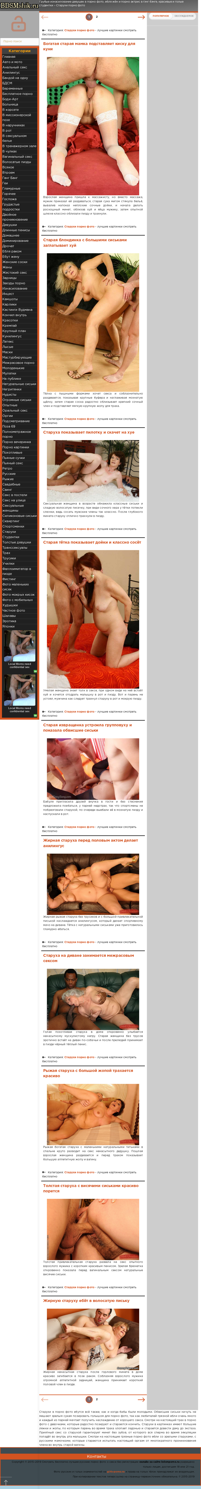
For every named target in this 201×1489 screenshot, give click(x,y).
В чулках (9, 151)
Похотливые (12, 452)
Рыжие (8, 479)
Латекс (8, 341)
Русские (9, 473)
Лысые (7, 347)
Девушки (9, 225)
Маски (7, 352)
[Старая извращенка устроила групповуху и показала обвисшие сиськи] (93, 769)
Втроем (8, 172)
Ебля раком (11, 251)
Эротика (9, 621)
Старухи (9, 531)
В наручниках (13, 125)
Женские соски (14, 262)
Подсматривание (16, 421)
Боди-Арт (10, 99)
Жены (7, 267)
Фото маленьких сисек (15, 587)
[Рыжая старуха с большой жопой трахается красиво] (93, 1114)
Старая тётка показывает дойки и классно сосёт (92, 542)
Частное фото (13, 610)
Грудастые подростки (11, 207)
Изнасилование (14, 288)
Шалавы (9, 616)
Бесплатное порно (17, 94)
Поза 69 (8, 426)
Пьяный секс (12, 463)
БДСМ (7, 83)
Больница (10, 104)
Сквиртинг (11, 521)
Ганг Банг (10, 178)
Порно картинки (15, 447)
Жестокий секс (14, 272)
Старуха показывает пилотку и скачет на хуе (88, 432)
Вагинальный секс (17, 156)
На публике (11, 378)
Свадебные (11, 484)
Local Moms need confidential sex (19, 665)
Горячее (9, 194)
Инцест (8, 294)
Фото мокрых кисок (18, 594)
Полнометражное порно (16, 434)
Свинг (7, 489)
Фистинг (9, 579)
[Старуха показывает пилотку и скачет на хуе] (93, 471)
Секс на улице (14, 500)
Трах (6, 553)
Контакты (96, 1456)
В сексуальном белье (14, 138)
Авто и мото (12, 62)
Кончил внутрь (14, 315)
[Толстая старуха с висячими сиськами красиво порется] (93, 1229)
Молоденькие (13, 368)
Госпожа (9, 199)
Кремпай (9, 325)
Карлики (9, 304)
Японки (8, 626)
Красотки (10, 320)
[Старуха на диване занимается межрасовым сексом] (93, 999)
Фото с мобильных (17, 600)
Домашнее (10, 235)
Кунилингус (12, 336)
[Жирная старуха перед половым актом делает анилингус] (93, 884)
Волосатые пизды (16, 162)
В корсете (10, 109)
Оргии (7, 416)
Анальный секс (14, 67)
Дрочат (8, 246)
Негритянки (11, 389)
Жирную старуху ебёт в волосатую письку (86, 1301)
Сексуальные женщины (13, 508)
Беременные (12, 88)
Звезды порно (13, 283)
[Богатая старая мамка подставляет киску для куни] (93, 126)
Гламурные (11, 188)
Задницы (9, 278)
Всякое (8, 167)
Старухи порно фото (79, 30)
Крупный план (14, 331)
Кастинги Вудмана (17, 309)
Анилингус (11, 72)
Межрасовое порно (18, 362)
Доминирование (15, 240)
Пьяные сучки (13, 458)
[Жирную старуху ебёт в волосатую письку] (93, 1339)
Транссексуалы (14, 547)
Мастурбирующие (17, 357)
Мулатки (9, 373)
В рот (7, 130)
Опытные (9, 405)
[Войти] (18, 23)
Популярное (161, 16)
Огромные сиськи (16, 400)
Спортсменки (13, 526)
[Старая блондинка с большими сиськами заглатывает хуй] (93, 322)
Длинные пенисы (16, 230)
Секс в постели (14, 495)
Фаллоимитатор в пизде (16, 571)
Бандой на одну (15, 78)
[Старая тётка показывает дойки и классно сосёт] (93, 619)
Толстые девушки (16, 542)
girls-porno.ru (116, 1472)
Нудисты (9, 394)
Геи (5, 183)
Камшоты (10, 299)
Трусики (9, 558)
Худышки (10, 605)
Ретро (7, 468)
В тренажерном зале (19, 146)
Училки (8, 563)
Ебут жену (10, 256)
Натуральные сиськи (19, 384)
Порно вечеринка (16, 442)
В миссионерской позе (16, 118)
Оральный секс (14, 410)
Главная (8, 56)
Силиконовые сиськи (19, 516)
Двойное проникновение (15, 217)
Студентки (10, 537)
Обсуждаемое (184, 16)
